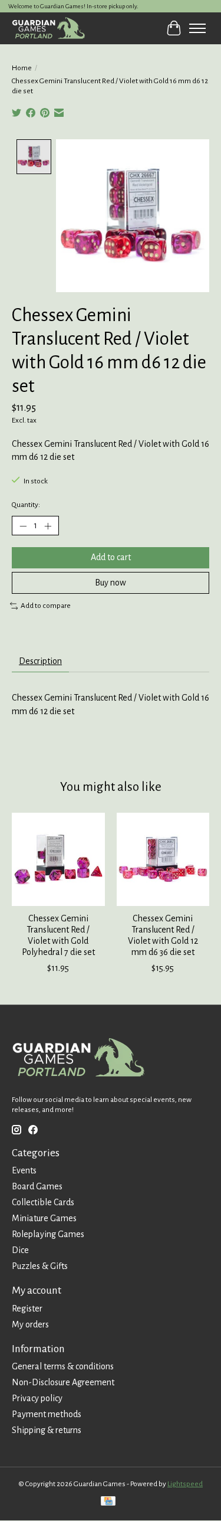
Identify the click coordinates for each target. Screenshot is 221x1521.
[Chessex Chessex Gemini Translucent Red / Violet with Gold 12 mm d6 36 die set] (163, 859)
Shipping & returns (46, 1430)
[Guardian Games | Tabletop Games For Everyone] (48, 28)
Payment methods (46, 1414)
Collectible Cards (43, 1202)
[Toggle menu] (197, 28)
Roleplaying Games (48, 1234)
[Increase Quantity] (47, 526)
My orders (30, 1324)
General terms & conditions (63, 1366)
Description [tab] (40, 661)
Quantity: (26, 505)
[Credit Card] (108, 1502)
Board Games (37, 1186)
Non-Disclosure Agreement (63, 1382)
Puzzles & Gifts (40, 1266)
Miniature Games (44, 1218)
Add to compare (46, 605)
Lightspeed (185, 1484)
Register (27, 1308)
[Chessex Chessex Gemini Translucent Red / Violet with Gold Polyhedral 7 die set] (58, 859)
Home (22, 68)
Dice (20, 1250)
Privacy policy (37, 1398)
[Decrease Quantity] (23, 526)
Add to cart (111, 557)
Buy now (110, 582)
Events (24, 1170)
